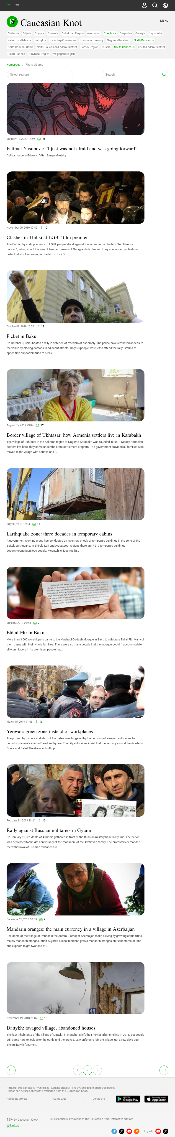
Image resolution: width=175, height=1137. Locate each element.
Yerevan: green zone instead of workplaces (50, 731)
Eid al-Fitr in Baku (25, 632)
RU (8, 4)
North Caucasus (144, 40)
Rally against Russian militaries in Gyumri (50, 830)
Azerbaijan (93, 33)
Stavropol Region (39, 54)
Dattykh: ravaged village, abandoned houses (51, 1027)
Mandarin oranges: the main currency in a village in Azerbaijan (71, 928)
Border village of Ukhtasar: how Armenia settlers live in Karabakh (74, 434)
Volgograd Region (64, 54)
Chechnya (110, 33)
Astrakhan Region (72, 33)
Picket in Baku (21, 336)
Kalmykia (40, 40)
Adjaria (27, 33)
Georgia (140, 33)
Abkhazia (13, 33)
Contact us (59, 1098)
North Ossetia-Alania (20, 47)
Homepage (13, 64)
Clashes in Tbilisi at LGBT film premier (47, 237)
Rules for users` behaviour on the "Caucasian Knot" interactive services (91, 1119)
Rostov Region (89, 47)
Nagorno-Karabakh (118, 40)
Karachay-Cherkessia (63, 40)
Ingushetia (155, 33)
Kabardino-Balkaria (19, 40)
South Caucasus (124, 47)
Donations (99, 1098)
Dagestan (126, 33)
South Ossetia (16, 54)
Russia (106, 47)
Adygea (39, 33)
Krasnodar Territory (91, 40)
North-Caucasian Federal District (57, 47)
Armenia (53, 33)
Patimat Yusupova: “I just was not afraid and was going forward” (72, 148)
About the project (17, 1098)
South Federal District (151, 47)
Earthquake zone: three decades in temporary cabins (59, 533)
